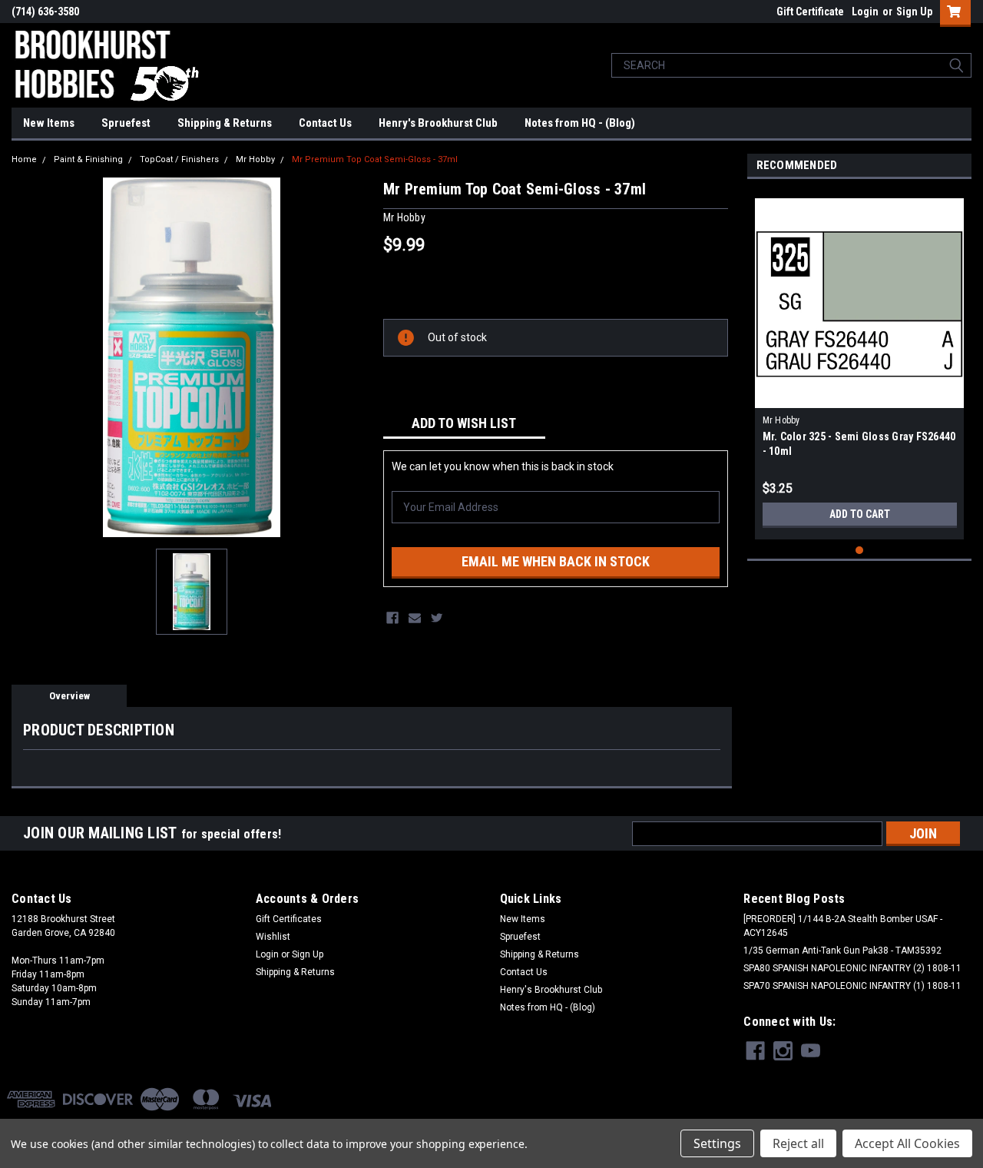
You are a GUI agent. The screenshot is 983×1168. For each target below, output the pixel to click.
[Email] (415, 618)
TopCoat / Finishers (179, 159)
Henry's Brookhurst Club (438, 123)
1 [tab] (860, 550)
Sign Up (914, 11)
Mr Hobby (255, 159)
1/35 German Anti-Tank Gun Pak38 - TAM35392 (842, 950)
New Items (48, 123)
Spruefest (126, 123)
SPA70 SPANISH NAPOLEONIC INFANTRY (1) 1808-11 (852, 986)
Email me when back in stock (556, 561)
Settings (717, 1143)
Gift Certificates (289, 919)
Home (24, 159)
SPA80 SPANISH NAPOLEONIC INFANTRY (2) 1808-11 (852, 968)
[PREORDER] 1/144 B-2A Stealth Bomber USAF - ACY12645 (842, 926)
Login (865, 11)
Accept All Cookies (907, 1143)
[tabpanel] (860, 363)
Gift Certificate (810, 11)
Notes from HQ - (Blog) (580, 123)
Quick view (859, 396)
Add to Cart (859, 514)
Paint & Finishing (88, 159)
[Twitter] (437, 618)
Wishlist (273, 936)
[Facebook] (392, 618)
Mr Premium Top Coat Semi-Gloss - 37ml (375, 159)
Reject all (798, 1143)
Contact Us (325, 123)
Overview (69, 696)
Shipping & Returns (224, 123)
